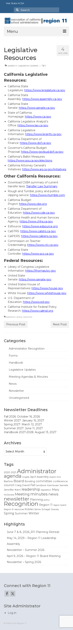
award (52, 477)
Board (19, 481)
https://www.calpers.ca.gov (39, 236)
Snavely (55, 509)
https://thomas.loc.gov (40, 270)
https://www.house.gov (47, 288)
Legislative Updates (28, 65)
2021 (13, 472)
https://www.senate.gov (35, 279)
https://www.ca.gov (38, 116)
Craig (18, 485)
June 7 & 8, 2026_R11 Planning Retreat (33, 532)
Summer (21, 513)
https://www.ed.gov (36, 302)
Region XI (9, 509)
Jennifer (9, 489)
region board (59, 505)
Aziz (58, 477)
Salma (37, 509)
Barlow (8, 481)
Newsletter (16, 391)
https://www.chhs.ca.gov (36, 221)
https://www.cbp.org (33, 204)
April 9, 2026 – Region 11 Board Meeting (34, 556)
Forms (13, 355)
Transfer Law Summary (41, 186)
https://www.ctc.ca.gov (42, 245)
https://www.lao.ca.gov (33, 125)
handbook (41, 485)
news (53, 494)
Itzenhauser (53, 485)
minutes (39, 493)
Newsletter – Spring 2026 (24, 562)
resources (27, 317)
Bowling (30, 481)
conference (60, 481)
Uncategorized (19, 398)
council (9, 485)
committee (44, 481)
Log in (12, 613)
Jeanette (64, 485)
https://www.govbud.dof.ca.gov (42, 151)
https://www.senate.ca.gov (37, 108)
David (26, 485)
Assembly (43, 476)
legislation (10, 317)
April (33, 476)
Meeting (22, 494)
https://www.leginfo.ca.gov (43, 134)
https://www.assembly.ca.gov (42, 99)
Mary (55, 489)
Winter (33, 513)
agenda (12, 476)
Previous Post (15, 324)
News (13, 383)
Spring (9, 513)
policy (19, 317)
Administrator (36, 471)
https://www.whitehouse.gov (46, 293)
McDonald (9, 494)
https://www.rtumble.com (47, 195)
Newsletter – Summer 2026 (25, 550)
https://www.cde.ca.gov (39, 212)
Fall (32, 485)
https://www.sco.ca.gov (38, 253)
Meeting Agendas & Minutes (28, 376)
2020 (7, 472)
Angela (25, 477)
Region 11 (46, 505)
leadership (31, 489)
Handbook (16, 362)
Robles (29, 509)
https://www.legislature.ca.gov (44, 90)
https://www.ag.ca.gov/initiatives (44, 169)
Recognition (21, 503)
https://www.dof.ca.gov (35, 143)
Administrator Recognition (27, 348)
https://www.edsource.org (40, 226)
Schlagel (45, 509)
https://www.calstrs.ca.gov (38, 231)
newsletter (16, 499)
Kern (18, 489)
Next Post (60, 324)
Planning (36, 499)
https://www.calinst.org (37, 310)
